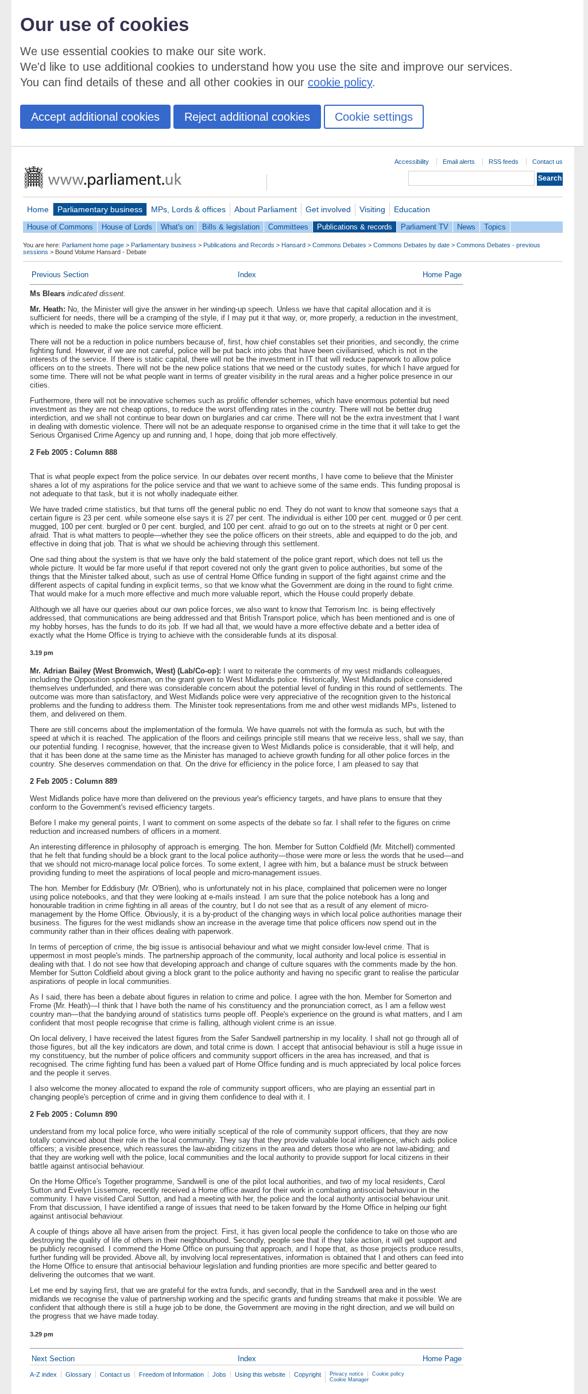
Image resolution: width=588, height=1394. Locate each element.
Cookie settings (374, 116)
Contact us (547, 161)
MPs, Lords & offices (188, 209)
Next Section (53, 1358)
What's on (177, 227)
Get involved (328, 209)
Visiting (372, 209)
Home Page (442, 274)
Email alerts (459, 161)
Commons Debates (339, 245)
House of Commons (60, 227)
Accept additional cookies (95, 116)
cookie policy (340, 82)
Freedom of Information (171, 1374)
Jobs (219, 1374)
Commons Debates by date (411, 245)
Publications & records (354, 227)
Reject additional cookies (247, 116)
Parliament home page (93, 245)
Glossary (78, 1374)
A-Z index (43, 1374)
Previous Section (60, 274)
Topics (495, 227)
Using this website (260, 1374)
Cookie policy (388, 1374)
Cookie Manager (349, 1379)
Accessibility (411, 161)
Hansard (293, 245)
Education (412, 209)
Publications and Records (238, 245)
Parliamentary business (99, 209)
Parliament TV (424, 227)
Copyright (307, 1374)
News (466, 227)
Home (38, 209)
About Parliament (265, 209)
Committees (288, 227)
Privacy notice (346, 1374)
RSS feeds (504, 161)
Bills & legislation (231, 227)
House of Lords (127, 227)
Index (247, 274)
